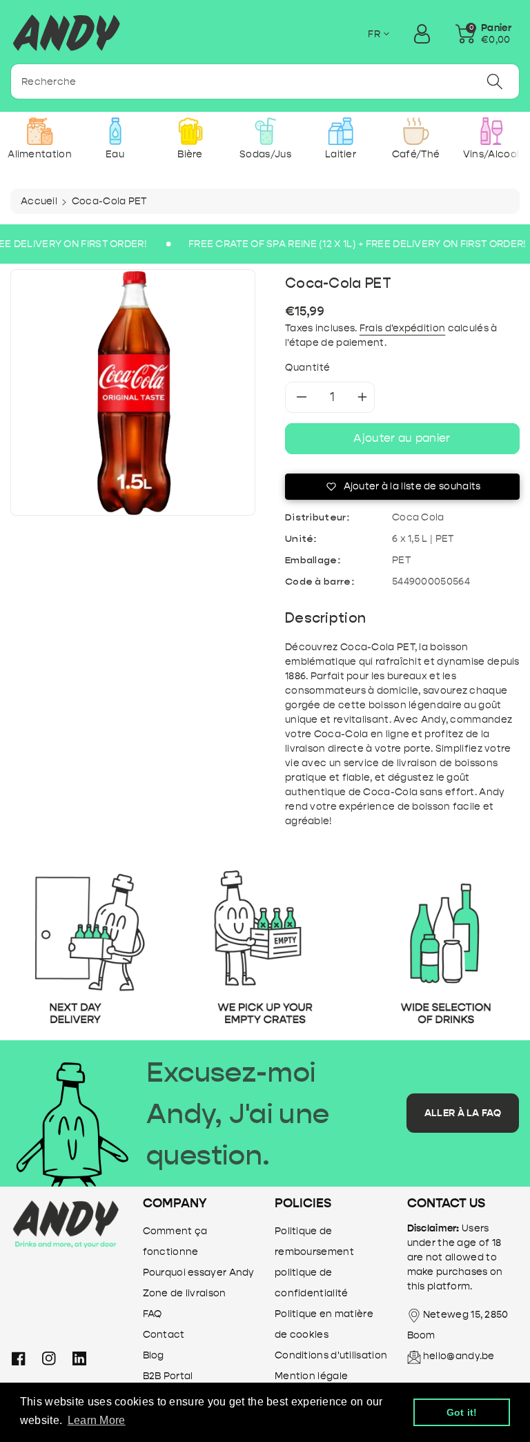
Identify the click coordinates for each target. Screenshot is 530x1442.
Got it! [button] (462, 1412)
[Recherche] (495, 81)
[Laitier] (340, 131)
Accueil (39, 201)
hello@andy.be (459, 1356)
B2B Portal (168, 1376)
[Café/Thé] (415, 131)
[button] (483, 34)
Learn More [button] (97, 1420)
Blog (153, 1355)
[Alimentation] (39, 131)
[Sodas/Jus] (265, 131)
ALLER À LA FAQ (462, 1113)
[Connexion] (421, 34)
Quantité (308, 367)
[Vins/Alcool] (491, 131)
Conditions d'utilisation (331, 1355)
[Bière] (190, 131)
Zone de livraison (184, 1293)
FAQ (152, 1314)
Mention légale (311, 1376)
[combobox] (265, 81)
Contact (164, 1335)
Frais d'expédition (402, 328)
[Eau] (115, 131)
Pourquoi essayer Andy (199, 1272)
